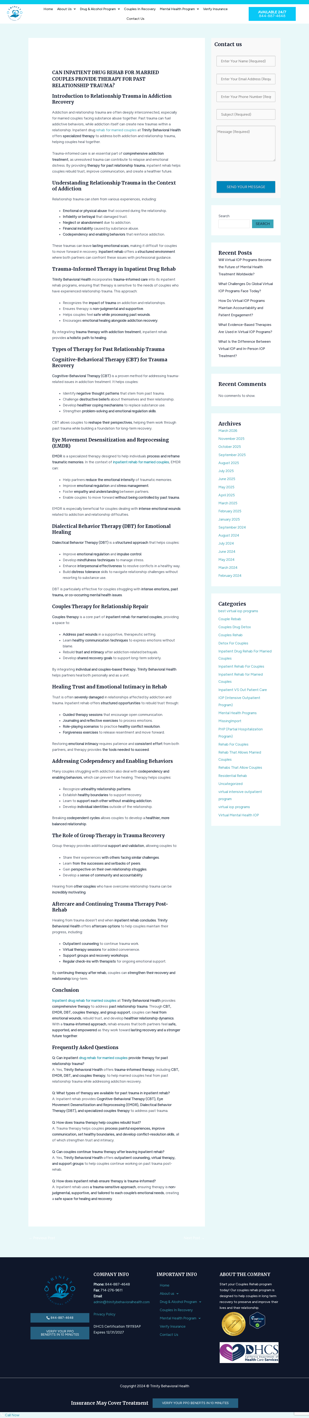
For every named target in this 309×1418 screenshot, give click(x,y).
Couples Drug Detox (234, 627)
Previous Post (42, 1238)
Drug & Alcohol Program (98, 9)
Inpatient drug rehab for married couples (84, 1000)
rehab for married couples (116, 130)
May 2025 (226, 487)
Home (48, 9)
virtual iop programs (234, 807)
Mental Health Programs (237, 713)
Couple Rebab (229, 619)
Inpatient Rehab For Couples (241, 666)
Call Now (11, 1415)
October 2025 (229, 447)
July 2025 (226, 471)
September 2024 (232, 527)
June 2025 (226, 479)
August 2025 (228, 463)
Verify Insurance (215, 9)
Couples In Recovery (140, 9)
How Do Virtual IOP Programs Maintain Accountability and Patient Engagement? (241, 308)
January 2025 (229, 519)
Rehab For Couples (233, 744)
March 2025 (227, 503)
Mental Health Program (177, 9)
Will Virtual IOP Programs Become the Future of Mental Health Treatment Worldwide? (244, 267)
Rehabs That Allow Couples (240, 767)
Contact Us (135, 19)
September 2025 (232, 455)
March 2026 (227, 430)
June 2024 (226, 551)
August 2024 (228, 535)
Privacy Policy (104, 1314)
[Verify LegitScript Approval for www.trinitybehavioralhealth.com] (257, 1320)
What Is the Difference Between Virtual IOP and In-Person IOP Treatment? (244, 348)
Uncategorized (230, 784)
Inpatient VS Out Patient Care (242, 690)
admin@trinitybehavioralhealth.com (122, 1302)
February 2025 (229, 511)
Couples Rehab (230, 635)
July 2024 (226, 543)
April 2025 (226, 495)
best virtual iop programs (238, 611)
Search (224, 216)
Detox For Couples (233, 643)
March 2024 (228, 567)
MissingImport (229, 721)
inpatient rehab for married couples (141, 462)
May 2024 (226, 559)
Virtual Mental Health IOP (238, 815)
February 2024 (230, 575)
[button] (66, 9)
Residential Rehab (232, 776)
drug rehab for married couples (103, 1058)
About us (64, 9)
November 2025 (231, 439)
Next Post (194, 1238)
